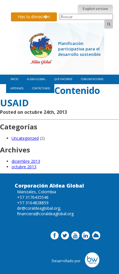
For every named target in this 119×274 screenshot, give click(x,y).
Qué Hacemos (63, 79)
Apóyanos (16, 88)
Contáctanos (41, 88)
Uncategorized (25, 138)
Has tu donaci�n (34, 16)
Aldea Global (36, 79)
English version (95, 9)
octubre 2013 (24, 166)
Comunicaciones (92, 79)
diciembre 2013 (26, 161)
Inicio (14, 79)
